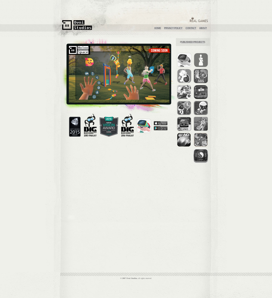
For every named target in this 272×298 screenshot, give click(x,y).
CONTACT (191, 28)
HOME (157, 28)
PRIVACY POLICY (173, 28)
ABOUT (203, 28)
